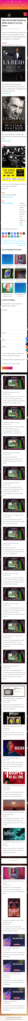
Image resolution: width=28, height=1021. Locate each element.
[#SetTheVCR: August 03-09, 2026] (14, 473)
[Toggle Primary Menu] (25, 14)
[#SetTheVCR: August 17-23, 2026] (14, 413)
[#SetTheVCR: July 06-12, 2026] (14, 594)
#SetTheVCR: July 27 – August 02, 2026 (13, 515)
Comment (5, 310)
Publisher (8, 141)
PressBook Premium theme (16, 1019)
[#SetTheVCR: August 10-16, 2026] (14, 443)
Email (4, 339)
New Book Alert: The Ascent (10, 1001)
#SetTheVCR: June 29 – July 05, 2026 (12, 635)
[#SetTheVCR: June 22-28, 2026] (14, 657)
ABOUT (23, 4)
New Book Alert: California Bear (11, 948)
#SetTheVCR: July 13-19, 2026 (10, 573)
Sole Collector (9, 197)
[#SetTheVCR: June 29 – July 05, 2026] (14, 627)
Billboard (8, 93)
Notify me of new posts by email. (11, 363)
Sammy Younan (7, 28)
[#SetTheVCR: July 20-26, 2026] (14, 534)
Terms (18, 7)
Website (4, 346)
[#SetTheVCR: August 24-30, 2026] (14, 383)
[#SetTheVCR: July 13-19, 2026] (14, 564)
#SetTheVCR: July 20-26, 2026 (10, 543)
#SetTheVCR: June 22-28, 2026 (11, 666)
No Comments (16, 29)
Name (4, 333)
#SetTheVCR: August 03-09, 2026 (11, 482)
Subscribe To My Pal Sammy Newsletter (11, 4)
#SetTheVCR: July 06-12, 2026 (10, 603)
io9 (7, 188)
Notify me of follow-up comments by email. (14, 359)
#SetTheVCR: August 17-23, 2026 (11, 422)
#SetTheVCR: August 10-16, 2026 (11, 452)
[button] (3, 233)
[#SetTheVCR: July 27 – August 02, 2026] (14, 506)
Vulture (21, 225)
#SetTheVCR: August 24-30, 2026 (11, 392)
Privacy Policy (12, 7)
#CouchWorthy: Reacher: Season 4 (11, 758)
